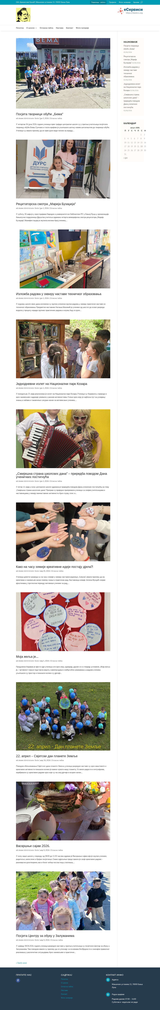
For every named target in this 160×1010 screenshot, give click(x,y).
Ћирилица (95, 2)
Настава (59, 28)
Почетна (20, 28)
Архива (136, 2)
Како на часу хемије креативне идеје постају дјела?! (54, 566)
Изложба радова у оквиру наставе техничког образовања (58, 294)
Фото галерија (124, 2)
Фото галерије (82, 28)
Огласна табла (46, 28)
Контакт (69, 28)
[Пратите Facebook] (18, 980)
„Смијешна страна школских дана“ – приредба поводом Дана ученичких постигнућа (61, 475)
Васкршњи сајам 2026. (33, 846)
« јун (125, 158)
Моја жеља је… (27, 656)
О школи (30, 28)
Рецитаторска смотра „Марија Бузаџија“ (46, 204)
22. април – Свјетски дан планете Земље (47, 756)
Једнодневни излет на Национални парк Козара (51, 383)
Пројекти (112, 2)
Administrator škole (31, 118)
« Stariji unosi (21, 963)
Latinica (102, 2)
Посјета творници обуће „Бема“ (39, 114)
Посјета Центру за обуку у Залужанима (45, 935)
